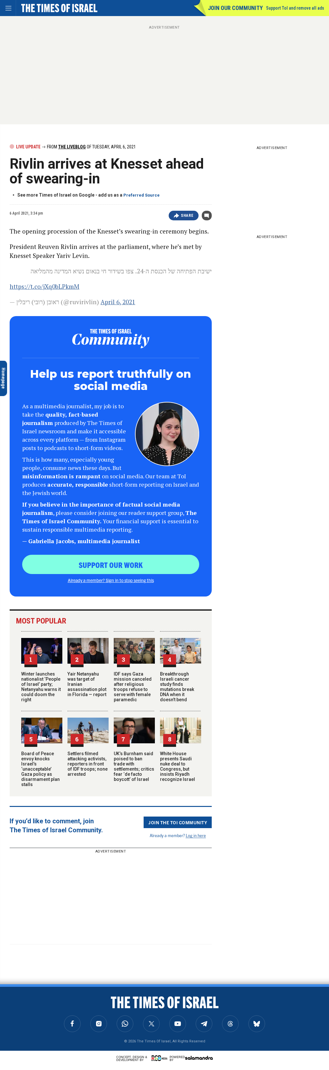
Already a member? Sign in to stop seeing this (111, 580)
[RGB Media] (161, 1058)
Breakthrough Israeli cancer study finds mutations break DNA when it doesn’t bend (177, 686)
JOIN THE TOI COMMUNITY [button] (177, 822)
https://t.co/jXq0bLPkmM (44, 286)
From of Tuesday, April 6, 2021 (91, 146)
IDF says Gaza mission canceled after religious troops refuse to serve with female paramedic (133, 686)
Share (187, 215)
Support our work (111, 565)
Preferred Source (141, 195)
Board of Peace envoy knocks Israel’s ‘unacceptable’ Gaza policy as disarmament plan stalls (40, 769)
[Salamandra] (199, 1058)
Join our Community (235, 7)
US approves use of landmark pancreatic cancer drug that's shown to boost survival (46, 1008)
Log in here (196, 835)
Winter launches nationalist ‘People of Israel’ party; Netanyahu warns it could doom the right (41, 686)
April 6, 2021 (118, 302)
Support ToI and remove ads (295, 8)
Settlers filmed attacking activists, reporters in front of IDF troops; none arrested (87, 764)
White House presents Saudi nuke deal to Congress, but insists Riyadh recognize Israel (177, 766)
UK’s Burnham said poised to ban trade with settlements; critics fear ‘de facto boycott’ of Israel (134, 766)
